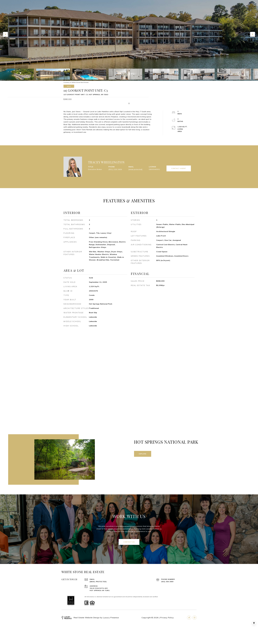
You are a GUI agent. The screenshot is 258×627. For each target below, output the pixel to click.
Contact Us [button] (129, 542)
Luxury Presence (111, 617)
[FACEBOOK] (189, 618)
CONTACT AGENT (178, 168)
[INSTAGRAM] (194, 618)
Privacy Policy (167, 617)
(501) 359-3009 (167, 581)
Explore (142, 454)
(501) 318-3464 (115, 169)
